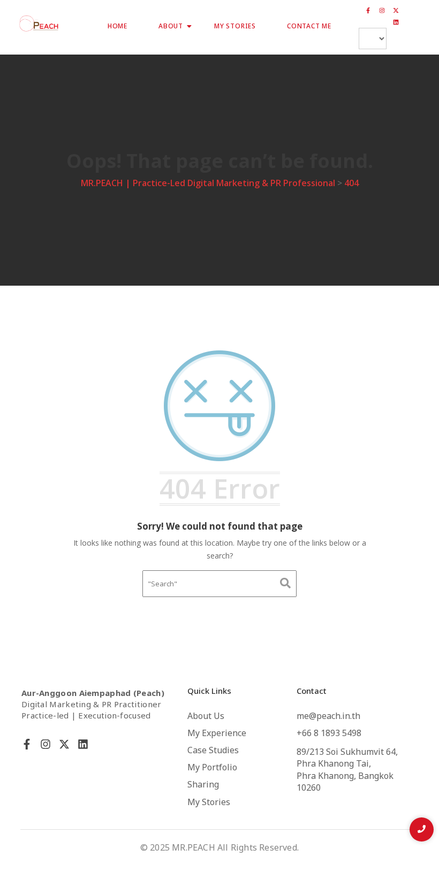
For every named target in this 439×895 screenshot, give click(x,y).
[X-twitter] (396, 10)
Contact (312, 691)
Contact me (309, 26)
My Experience (216, 733)
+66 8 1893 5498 (329, 733)
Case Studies (213, 750)
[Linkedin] (396, 22)
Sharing (203, 784)
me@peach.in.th (328, 716)
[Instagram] (382, 10)
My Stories (235, 26)
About (170, 26)
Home (117, 26)
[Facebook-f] (368, 10)
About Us (205, 716)
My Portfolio (212, 767)
